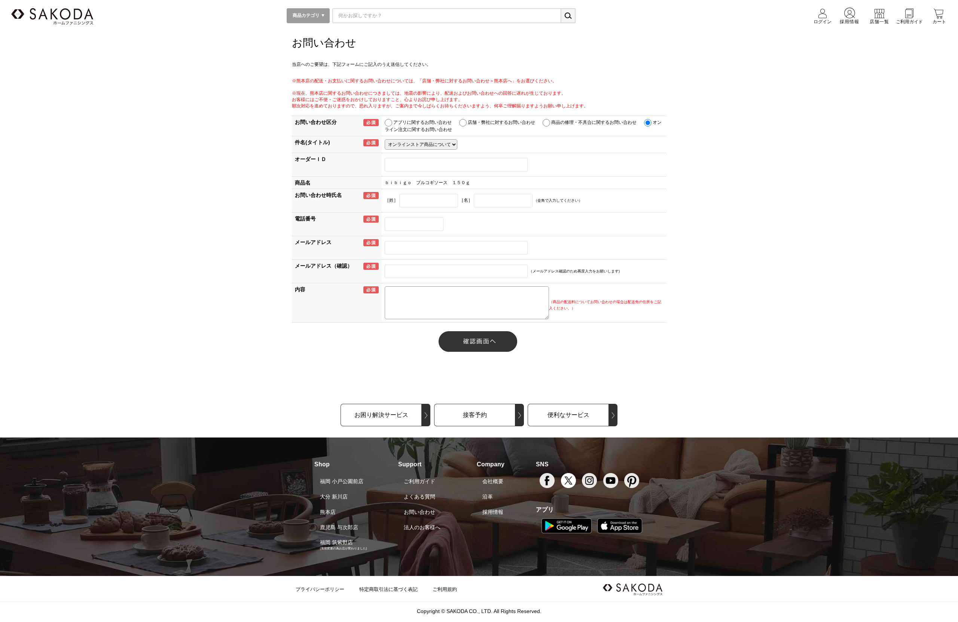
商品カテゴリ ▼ (308, 15)
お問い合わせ (419, 512)
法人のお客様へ (422, 527)
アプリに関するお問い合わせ (422, 122)
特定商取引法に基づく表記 (388, 589)
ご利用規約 (445, 589)
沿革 (487, 497)
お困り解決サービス (381, 415)
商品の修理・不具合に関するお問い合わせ (594, 122)
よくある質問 (419, 497)
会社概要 (492, 481)
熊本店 (328, 512)
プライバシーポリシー (320, 589)
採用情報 (492, 512)
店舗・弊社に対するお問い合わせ (501, 122)
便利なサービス (568, 415)
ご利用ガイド (419, 481)
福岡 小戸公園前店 (341, 481)
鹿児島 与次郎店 (339, 527)
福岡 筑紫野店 (336, 542)
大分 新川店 (334, 497)
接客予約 (475, 415)
